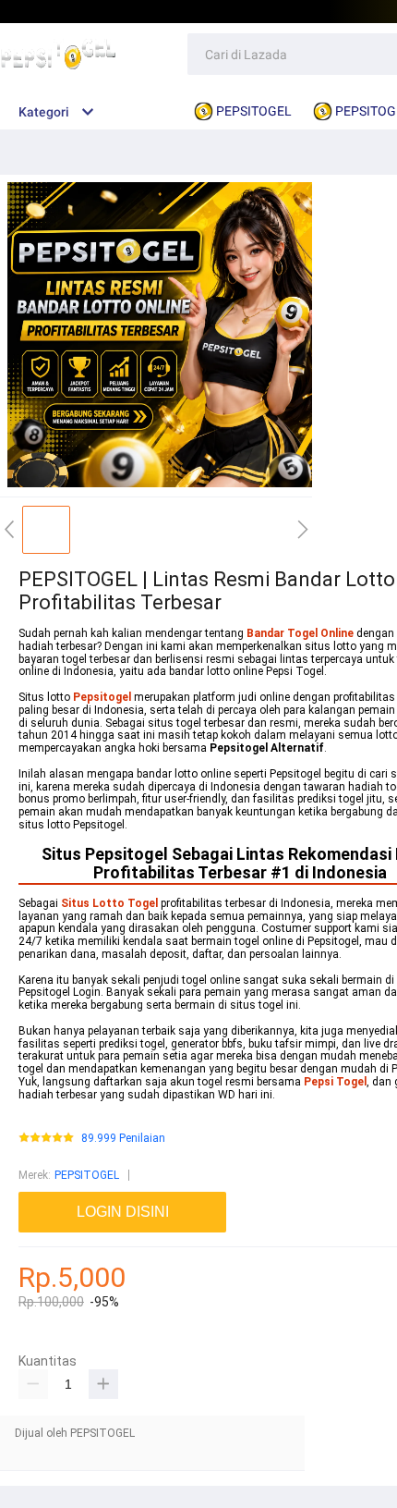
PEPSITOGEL (86, 1175)
